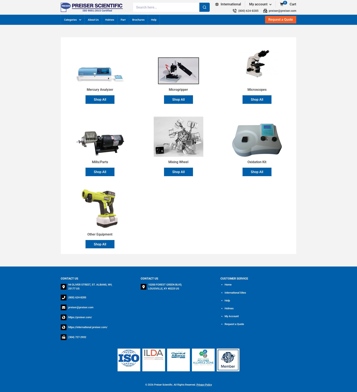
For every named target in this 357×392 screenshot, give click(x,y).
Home (228, 284)
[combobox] (171, 7)
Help (153, 19)
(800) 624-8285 (77, 297)
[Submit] (204, 7)
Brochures (138, 19)
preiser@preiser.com (80, 307)
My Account (232, 316)
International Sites (235, 292)
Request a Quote (234, 324)
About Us (93, 19)
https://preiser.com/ (80, 317)
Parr (123, 19)
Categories (70, 19)
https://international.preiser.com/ (87, 327)
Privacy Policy (204, 384)
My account (258, 4)
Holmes (109, 19)
